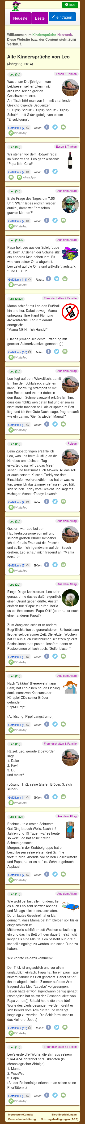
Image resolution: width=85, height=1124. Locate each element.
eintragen (64, 17)
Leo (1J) (14, 894)
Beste (40, 18)
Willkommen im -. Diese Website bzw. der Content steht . (41, 39)
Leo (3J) (14, 74)
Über (71, 5)
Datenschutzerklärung (22, 1119)
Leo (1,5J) (16, 817)
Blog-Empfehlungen (64, 1114)
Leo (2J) (14, 371)
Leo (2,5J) (16, 240)
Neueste (20, 18)
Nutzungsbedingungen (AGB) (59, 1119)
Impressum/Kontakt (20, 1114)
